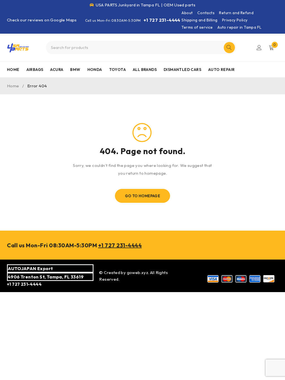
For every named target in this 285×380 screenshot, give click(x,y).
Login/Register (259, 47)
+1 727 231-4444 (162, 20)
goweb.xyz (137, 272)
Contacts (206, 12)
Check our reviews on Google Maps (42, 20)
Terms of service (197, 27)
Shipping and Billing (199, 20)
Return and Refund (236, 12)
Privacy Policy (235, 20)
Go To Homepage (142, 196)
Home (13, 85)
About (187, 12)
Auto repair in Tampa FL (239, 27)
